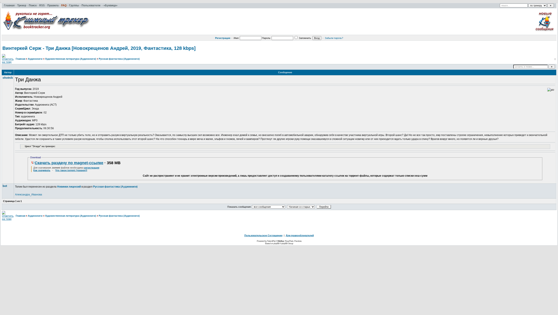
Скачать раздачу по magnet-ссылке (69, 163)
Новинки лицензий (69, 186)
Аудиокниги (35, 58)
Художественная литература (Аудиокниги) (70, 58)
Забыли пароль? (334, 38)
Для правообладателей (300, 235)
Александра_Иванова (28, 194)
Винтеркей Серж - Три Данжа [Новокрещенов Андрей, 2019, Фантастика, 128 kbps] (99, 48)
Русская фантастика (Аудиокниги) (119, 58)
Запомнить (304, 38)
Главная (20, 58)
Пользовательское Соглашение (263, 235)
